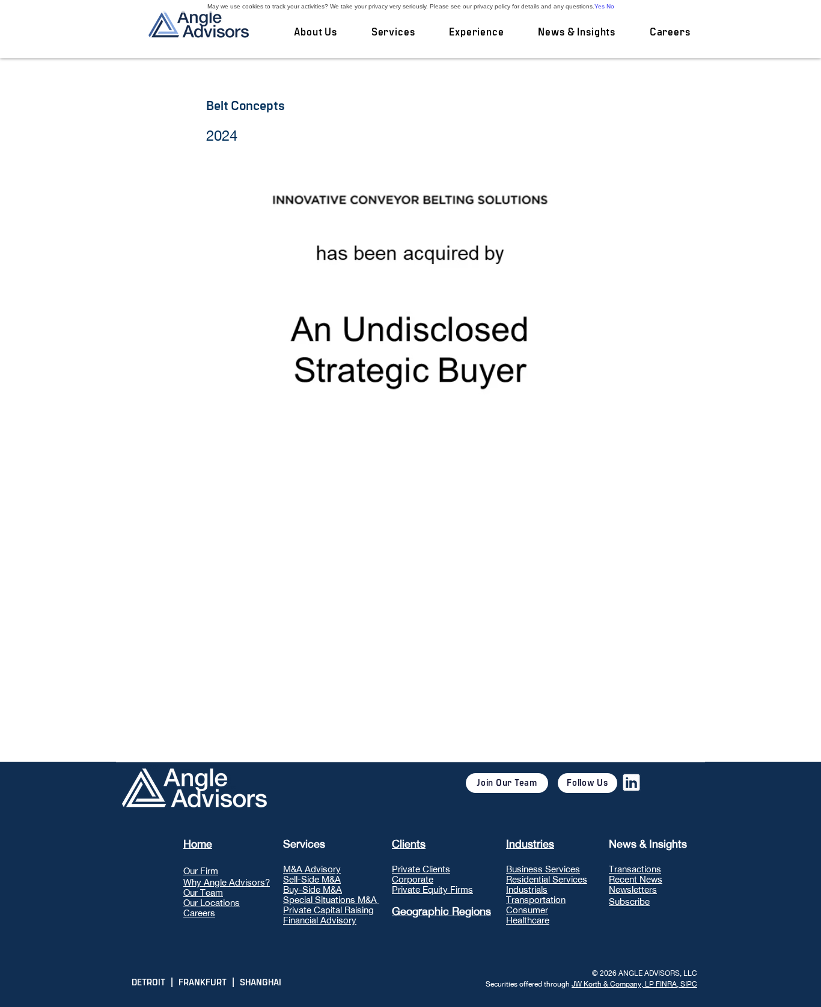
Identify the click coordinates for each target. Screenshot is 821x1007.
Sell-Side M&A (312, 879)
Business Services (543, 869)
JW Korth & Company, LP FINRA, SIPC (634, 984)
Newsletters (633, 889)
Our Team (203, 892)
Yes (599, 6)
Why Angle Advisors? (226, 882)
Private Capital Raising (328, 910)
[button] (392, 32)
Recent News (635, 879)
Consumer (527, 910)
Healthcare (527, 920)
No (610, 6)
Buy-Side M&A (312, 889)
